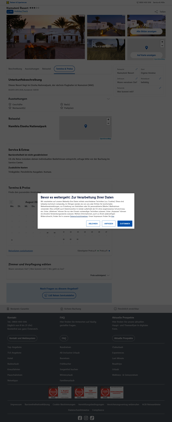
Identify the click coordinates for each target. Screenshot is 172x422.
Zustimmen (125, 224)
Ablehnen (93, 224)
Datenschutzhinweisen (79, 216)
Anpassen (108, 224)
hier (112, 216)
